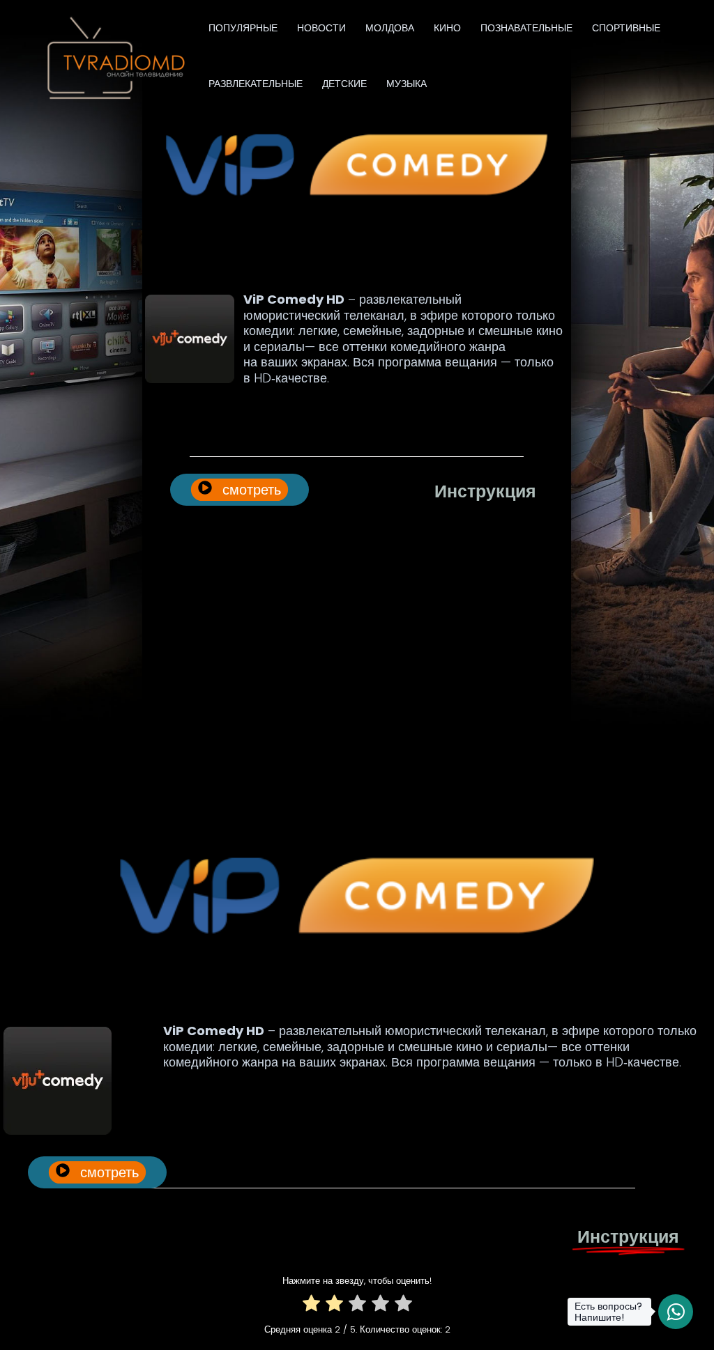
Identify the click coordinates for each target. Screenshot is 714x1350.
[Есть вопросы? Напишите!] (675, 1311)
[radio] (311, 1305)
